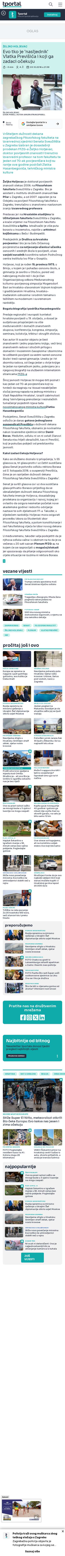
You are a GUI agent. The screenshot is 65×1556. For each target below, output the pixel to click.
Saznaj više (32, 1551)
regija (44, 1074)
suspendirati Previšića (18, 424)
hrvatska (10, 1074)
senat (26, 625)
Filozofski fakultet (45, 625)
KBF (6, 635)
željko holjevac (14, 630)
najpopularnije (20, 1166)
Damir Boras (11, 625)
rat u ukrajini (28, 1074)
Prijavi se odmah (16, 1056)
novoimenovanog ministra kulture (24, 407)
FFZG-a (22, 374)
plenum (32, 630)
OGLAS (32, 31)
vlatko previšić (49, 630)
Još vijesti (29, 1257)
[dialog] (32, 1542)
